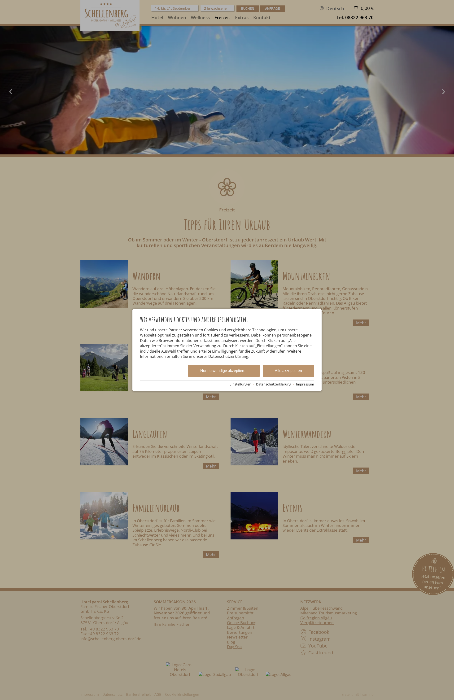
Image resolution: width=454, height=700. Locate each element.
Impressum (305, 384)
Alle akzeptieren (288, 371)
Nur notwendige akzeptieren (224, 371)
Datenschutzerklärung (273, 384)
